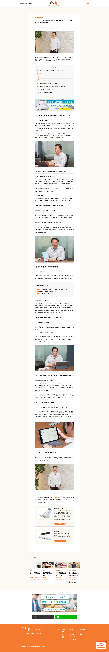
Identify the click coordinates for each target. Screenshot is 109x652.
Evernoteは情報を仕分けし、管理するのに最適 (48, 77)
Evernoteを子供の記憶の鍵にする (45, 89)
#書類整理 (36, 577)
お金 (63, 636)
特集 (63, 631)
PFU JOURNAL (72, 636)
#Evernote (52, 27)
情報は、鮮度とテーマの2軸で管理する (46, 80)
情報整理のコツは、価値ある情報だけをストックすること (50, 73)
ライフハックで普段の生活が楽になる (46, 92)
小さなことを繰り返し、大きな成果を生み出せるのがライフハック (52, 70)
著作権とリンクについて (84, 631)
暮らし (63, 634)
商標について (82, 634)
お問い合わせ (72, 631)
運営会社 (71, 629)
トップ (21, 9)
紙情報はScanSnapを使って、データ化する (47, 83)
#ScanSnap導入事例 (46, 27)
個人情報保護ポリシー (84, 629)
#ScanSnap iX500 (38, 27)
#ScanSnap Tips (36, 579)
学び (63, 637)
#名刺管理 (31, 577)
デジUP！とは (56, 629)
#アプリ (31, 579)
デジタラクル (72, 639)
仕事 (36, 17)
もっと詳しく (60, 523)
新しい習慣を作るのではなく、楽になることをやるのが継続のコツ (52, 86)
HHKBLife (71, 638)
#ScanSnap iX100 (72, 579)
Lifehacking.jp (58, 497)
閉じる (106, 642)
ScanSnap (25, 9)
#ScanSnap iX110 (59, 579)
